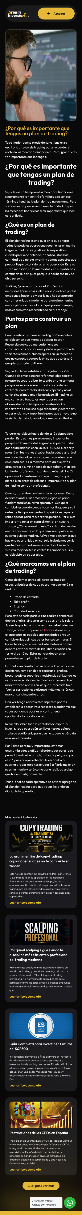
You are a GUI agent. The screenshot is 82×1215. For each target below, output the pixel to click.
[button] (41, 1186)
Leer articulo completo (25, 902)
